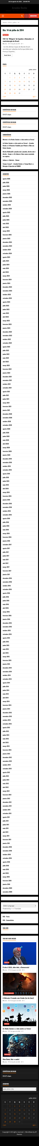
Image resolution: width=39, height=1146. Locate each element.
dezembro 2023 (7, 287)
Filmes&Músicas (9, 993)
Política (7, 962)
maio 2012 (6, 783)
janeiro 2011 (6, 843)
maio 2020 (6, 440)
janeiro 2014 (6, 709)
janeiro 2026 (6, 194)
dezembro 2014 (7, 668)
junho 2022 (6, 354)
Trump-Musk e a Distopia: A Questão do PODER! (18, 165)
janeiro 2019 (6, 500)
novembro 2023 (7, 291)
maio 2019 (6, 485)
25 (24, 89)
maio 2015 (6, 649)
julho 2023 (6, 306)
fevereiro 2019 (7, 496)
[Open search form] (22, 16)
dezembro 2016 (7, 578)
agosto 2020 (6, 429)
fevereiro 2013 (7, 750)
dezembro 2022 (7, 332)
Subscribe (33, 16)
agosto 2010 (6, 862)
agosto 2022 (6, 347)
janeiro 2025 (6, 238)
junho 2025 (6, 220)
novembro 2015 (7, 627)
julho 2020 (6, 433)
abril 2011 (5, 832)
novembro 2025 (7, 201)
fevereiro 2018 (7, 537)
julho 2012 (6, 776)
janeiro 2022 (6, 373)
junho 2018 (6, 526)
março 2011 (6, 836)
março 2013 (6, 746)
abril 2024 (6, 272)
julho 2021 (6, 395)
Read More (8, 55)
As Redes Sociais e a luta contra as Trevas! (21, 139)
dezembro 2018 (7, 503)
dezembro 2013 (7, 712)
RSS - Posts (6, 916)
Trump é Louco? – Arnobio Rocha (12, 164)
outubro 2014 (7, 675)
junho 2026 (6, 186)
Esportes (5, 35)
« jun (4, 96)
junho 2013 (6, 735)
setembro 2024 (7, 253)
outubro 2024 (7, 249)
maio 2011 (6, 828)
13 (34, 82)
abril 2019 (6, 488)
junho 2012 (6, 780)
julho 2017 (6, 552)
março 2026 (6, 190)
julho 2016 (6, 597)
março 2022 (6, 365)
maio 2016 (6, 604)
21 (5, 89)
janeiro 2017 (6, 574)
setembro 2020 (7, 425)
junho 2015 (6, 645)
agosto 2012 (6, 772)
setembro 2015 (7, 634)
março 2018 (6, 533)
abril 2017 (5, 563)
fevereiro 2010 (7, 880)
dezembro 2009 (7, 888)
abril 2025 (6, 227)
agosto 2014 (6, 683)
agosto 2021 (6, 391)
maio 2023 (6, 313)
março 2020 (6, 447)
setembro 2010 (7, 858)
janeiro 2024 (6, 283)
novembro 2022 (7, 335)
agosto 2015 (6, 638)
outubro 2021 (7, 384)
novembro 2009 (7, 892)
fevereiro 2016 (7, 615)
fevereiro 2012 (7, 795)
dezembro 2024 (7, 242)
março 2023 (6, 320)
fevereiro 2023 (7, 324)
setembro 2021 (7, 388)
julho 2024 (6, 261)
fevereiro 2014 (7, 705)
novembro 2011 (7, 806)
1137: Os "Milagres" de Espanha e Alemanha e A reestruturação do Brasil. (18, 40)
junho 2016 (6, 600)
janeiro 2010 (6, 884)
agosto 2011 (6, 817)
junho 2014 (6, 690)
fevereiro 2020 (7, 451)
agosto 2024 (6, 257)
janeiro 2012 (6, 798)
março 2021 (6, 403)
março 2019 (6, 492)
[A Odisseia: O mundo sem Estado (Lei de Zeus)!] (19, 984)
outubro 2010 (7, 854)
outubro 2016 (7, 586)
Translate (18, 909)
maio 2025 (6, 223)
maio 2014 (6, 694)
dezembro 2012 (7, 757)
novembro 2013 (7, 716)
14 (5, 85)
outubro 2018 (7, 511)
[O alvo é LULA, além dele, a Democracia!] (19, 953)
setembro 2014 (7, 679)
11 (24, 82)
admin (5, 44)
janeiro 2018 (6, 541)
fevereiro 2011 (7, 839)
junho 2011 (6, 824)
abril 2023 (6, 317)
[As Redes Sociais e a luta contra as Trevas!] (19, 1014)
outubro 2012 (7, 765)
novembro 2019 (7, 462)
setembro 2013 (7, 724)
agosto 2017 (6, 548)
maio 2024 (6, 268)
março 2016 (6, 612)
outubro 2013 (7, 720)
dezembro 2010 (7, 847)
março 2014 (6, 701)
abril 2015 (6, 653)
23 (15, 89)
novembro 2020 (7, 418)
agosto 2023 (6, 302)
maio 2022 (6, 358)
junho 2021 (6, 399)
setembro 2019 (7, 470)
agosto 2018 (6, 518)
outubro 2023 (7, 294)
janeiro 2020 (6, 455)
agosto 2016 (6, 593)
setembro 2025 (7, 208)
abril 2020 (6, 444)
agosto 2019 (6, 474)
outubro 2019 (7, 466)
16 (15, 85)
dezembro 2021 (7, 377)
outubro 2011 (6, 810)
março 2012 (6, 791)
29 (10, 93)
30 (15, 93)
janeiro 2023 (6, 328)
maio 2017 (6, 559)
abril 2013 (6, 742)
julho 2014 (6, 686)
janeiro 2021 (6, 410)
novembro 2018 (7, 507)
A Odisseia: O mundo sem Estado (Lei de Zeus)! (18, 998)
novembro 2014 (7, 671)
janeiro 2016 (6, 619)
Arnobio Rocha (19, 8)
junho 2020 (6, 436)
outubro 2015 (7, 630)
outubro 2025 (7, 205)
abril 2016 (6, 608)
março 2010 (6, 877)
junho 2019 (6, 481)
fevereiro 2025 (7, 235)
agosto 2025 (6, 212)
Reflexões (7, 1054)
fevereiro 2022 (7, 369)
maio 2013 (6, 739)
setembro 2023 (7, 298)
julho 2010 (6, 865)
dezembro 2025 (7, 197)
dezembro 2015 (7, 623)
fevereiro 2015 (7, 660)
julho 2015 (6, 642)
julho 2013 (6, 731)
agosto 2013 (6, 727)
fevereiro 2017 (7, 571)
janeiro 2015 (6, 664)
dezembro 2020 (7, 414)
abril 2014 (6, 698)
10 (19, 82)
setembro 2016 (7, 589)
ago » (34, 96)
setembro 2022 (7, 343)
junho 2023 (6, 309)
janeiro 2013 (6, 754)
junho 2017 (6, 556)
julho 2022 (6, 350)
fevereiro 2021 (7, 406)
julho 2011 (6, 821)
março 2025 (6, 231)
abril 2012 (6, 787)
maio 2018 (6, 530)
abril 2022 (6, 362)
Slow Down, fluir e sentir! (11, 1059)
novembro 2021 (7, 380)
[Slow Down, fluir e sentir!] (19, 1045)
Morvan (5, 139)
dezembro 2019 (7, 459)
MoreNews (29, 1132)
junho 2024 (6, 264)
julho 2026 (6, 182)
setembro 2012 (7, 768)
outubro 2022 (7, 339)
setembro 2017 (7, 544)
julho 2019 (6, 477)
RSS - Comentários (8, 920)
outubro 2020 (7, 421)
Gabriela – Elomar (14, 160)
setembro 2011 (7, 813)
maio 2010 (6, 869)
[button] (3, 16)
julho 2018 (6, 522)
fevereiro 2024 (7, 279)
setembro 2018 (7, 515)
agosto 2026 (6, 179)
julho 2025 (6, 216)
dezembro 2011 (7, 802)
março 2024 (6, 276)
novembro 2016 (7, 582)
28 (5, 93)
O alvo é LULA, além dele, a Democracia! (16, 967)
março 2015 (6, 656)
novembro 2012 (7, 761)
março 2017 (6, 567)
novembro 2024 (7, 246)
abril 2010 (6, 873)
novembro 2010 (7, 851)
